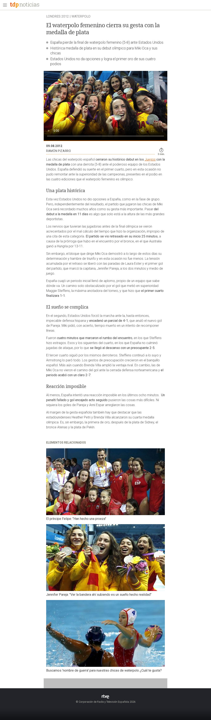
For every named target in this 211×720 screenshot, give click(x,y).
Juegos (150, 159)
